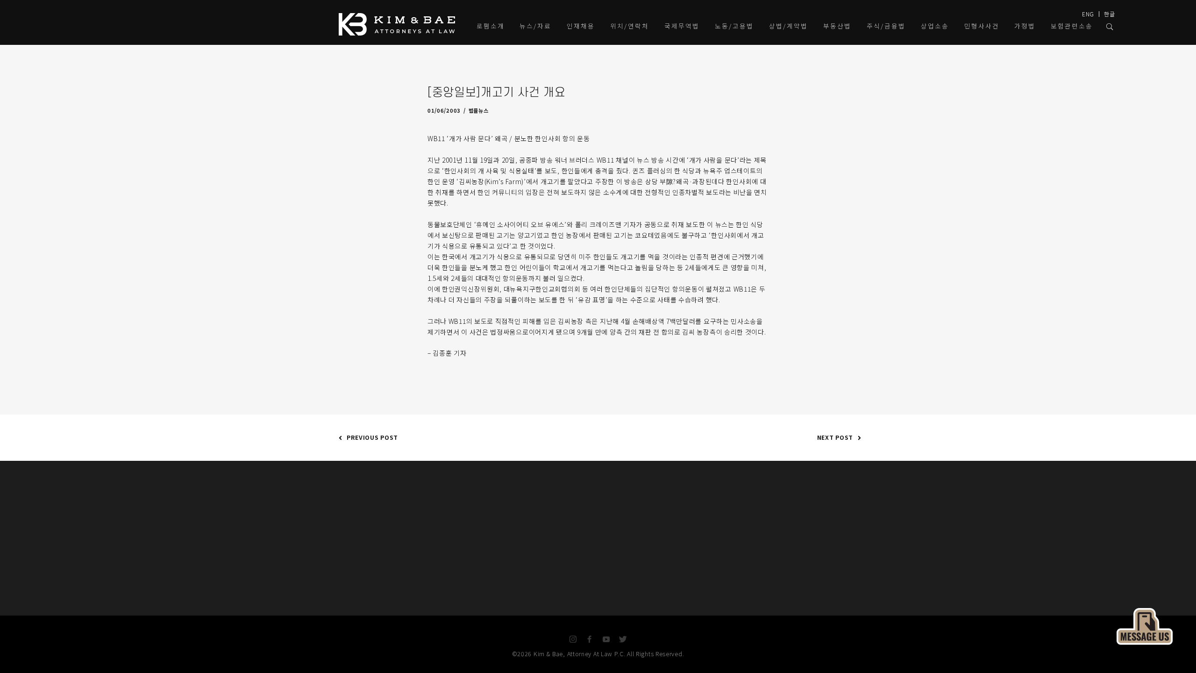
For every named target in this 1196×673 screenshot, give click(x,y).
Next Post (835, 437)
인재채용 (581, 25)
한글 (1109, 14)
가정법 (1024, 25)
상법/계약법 (788, 25)
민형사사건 (981, 25)
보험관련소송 (1072, 25)
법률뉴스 (479, 110)
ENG (1088, 14)
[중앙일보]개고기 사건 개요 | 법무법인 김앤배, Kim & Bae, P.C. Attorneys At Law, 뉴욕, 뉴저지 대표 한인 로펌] (1145, 625)
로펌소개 (491, 25)
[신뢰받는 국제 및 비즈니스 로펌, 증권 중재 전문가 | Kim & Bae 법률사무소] (399, 24)
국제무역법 (681, 25)
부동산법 (837, 25)
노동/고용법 (734, 25)
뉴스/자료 (535, 25)
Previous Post (372, 437)
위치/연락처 (629, 25)
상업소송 (935, 25)
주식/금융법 (886, 25)
